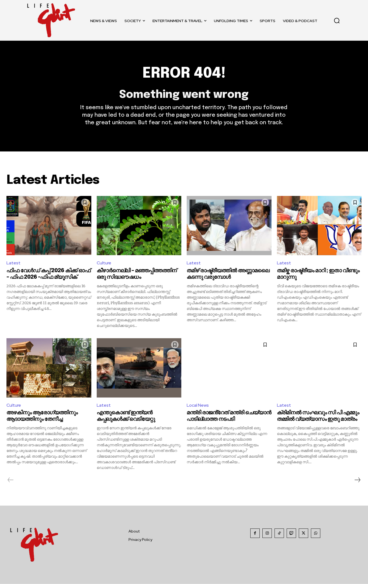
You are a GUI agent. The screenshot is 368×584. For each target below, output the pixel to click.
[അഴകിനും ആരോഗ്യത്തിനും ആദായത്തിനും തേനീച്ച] (48, 368)
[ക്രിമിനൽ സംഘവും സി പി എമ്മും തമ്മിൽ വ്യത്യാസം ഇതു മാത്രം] (319, 368)
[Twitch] (291, 533)
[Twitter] (303, 533)
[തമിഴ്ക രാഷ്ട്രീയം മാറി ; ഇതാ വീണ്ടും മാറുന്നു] (319, 225)
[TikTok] (279, 533)
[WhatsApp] (315, 533)
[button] (337, 20)
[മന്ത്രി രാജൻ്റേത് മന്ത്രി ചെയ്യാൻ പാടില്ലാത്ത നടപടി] (229, 368)
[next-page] (357, 480)
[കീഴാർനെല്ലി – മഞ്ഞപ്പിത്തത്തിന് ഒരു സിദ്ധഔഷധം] (139, 225)
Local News (198, 405)
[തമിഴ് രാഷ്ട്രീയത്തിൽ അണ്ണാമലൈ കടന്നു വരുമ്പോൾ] (229, 225)
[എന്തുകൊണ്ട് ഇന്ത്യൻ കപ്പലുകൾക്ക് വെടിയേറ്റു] (139, 368)
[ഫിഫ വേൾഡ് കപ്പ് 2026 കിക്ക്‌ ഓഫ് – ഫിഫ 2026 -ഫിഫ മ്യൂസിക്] (48, 225)
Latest (13, 263)
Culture (104, 263)
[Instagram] (267, 533)
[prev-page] (10, 480)
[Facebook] (255, 533)
